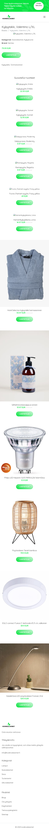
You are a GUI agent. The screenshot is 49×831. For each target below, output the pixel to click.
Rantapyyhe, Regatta (24, 167)
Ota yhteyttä (7, 802)
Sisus (4, 774)
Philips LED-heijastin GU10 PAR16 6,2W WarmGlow (24, 478)
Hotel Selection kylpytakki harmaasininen (24, 310)
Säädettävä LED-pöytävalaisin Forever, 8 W (24, 696)
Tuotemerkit (6, 778)
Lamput (5, 766)
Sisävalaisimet (17, 40)
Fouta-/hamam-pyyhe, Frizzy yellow (24, 193)
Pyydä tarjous (39, 4)
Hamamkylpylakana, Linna (24, 220)
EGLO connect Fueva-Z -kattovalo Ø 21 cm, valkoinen (24, 623)
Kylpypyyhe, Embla (24, 89)
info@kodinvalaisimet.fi (11, 753)
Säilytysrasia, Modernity (25, 141)
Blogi (4, 797)
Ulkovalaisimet (7, 783)
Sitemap (5, 814)
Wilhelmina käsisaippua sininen (24, 405)
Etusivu (4, 30)
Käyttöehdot (7, 806)
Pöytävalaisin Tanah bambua (24, 550)
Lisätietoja (11, 55)
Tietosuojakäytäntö (9, 810)
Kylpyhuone (28, 40)
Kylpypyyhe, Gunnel (24, 115)
